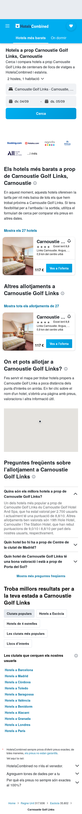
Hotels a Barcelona (19, 670)
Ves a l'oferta (59, 268)
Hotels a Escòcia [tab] (51, 613)
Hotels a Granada (18, 718)
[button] (7, 26)
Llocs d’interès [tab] (18, 643)
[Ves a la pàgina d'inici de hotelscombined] (32, 26)
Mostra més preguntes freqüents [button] (41, 576)
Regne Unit (27, 803)
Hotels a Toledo (16, 688)
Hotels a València (17, 700)
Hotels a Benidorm (18, 706)
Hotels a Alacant (17, 712)
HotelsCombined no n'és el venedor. (35, 765)
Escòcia (54, 803)
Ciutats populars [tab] (19, 613)
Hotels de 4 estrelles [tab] (22, 623)
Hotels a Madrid (16, 676)
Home (12, 803)
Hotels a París (15, 731)
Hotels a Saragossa (19, 694)
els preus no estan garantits (41, 753)
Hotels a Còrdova (18, 682)
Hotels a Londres (17, 724)
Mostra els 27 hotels (20, 230)
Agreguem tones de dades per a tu (33, 773)
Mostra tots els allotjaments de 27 (31, 305)
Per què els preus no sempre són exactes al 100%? (39, 782)
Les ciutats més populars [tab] (26, 633)
